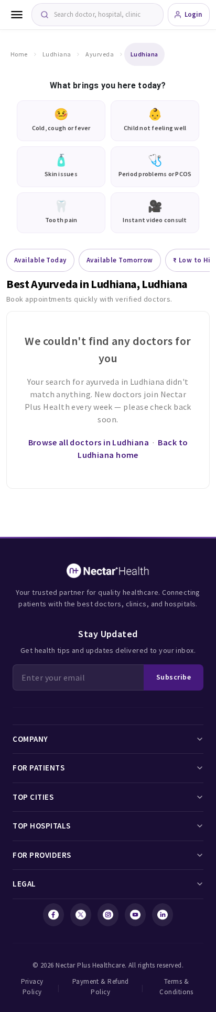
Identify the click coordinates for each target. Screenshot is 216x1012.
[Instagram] (108, 914)
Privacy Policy (32, 986)
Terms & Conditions (176, 986)
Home (19, 54)
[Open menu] (16, 14)
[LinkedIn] (162, 914)
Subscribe (173, 677)
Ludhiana (56, 54)
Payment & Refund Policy (100, 986)
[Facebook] (53, 914)
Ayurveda (99, 54)
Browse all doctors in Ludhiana (88, 442)
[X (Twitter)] (80, 914)
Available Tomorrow (120, 260)
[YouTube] (135, 914)
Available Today (40, 260)
